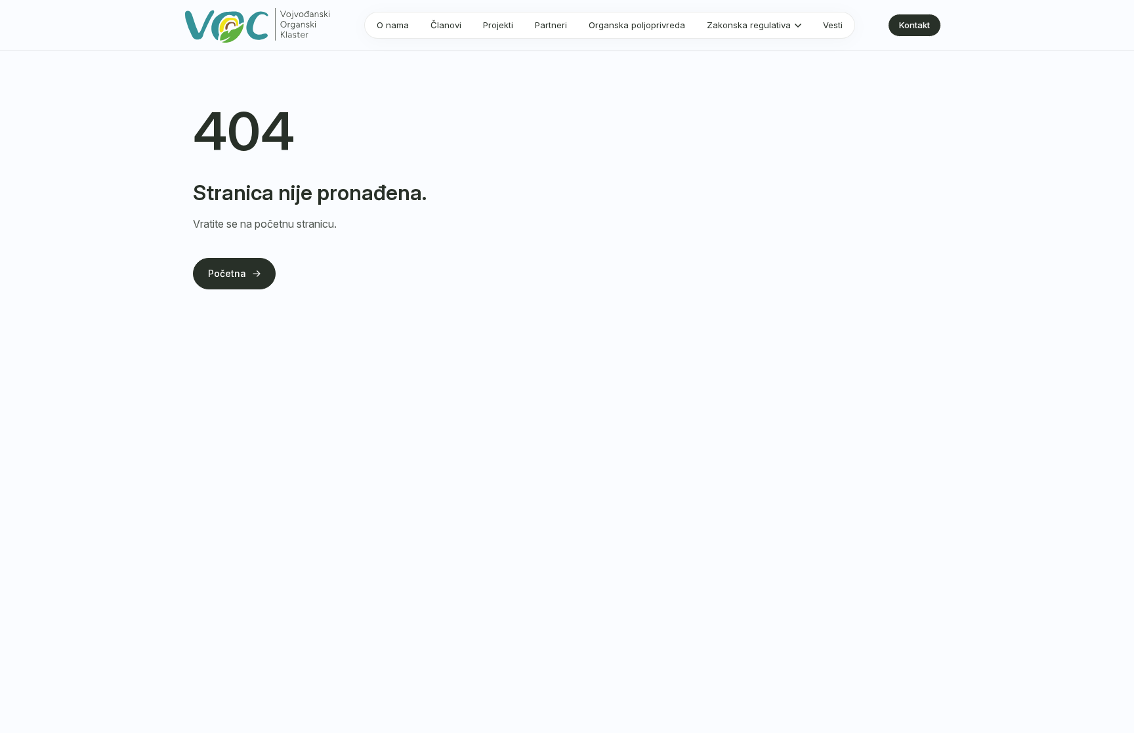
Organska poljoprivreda (637, 25)
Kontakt (914, 25)
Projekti (498, 25)
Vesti (833, 25)
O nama (393, 25)
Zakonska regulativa (749, 25)
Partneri (551, 25)
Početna (227, 273)
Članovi (445, 25)
